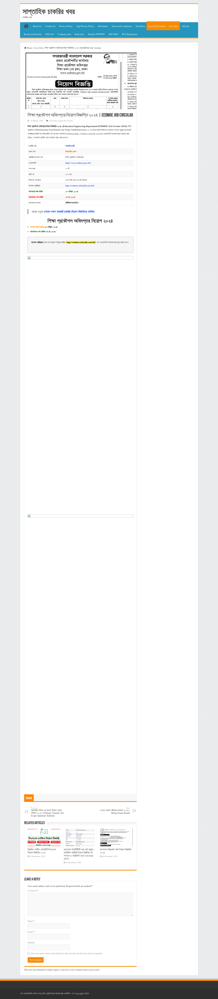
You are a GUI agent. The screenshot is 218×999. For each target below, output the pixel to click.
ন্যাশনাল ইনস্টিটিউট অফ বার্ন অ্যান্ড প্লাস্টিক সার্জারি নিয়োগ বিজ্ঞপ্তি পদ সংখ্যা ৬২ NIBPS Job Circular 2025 (78, 854)
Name (31, 921)
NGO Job (49, 34)
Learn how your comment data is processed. (80, 969)
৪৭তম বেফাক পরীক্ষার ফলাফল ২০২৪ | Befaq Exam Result (115, 810)
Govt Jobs (173, 26)
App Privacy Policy (85, 26)
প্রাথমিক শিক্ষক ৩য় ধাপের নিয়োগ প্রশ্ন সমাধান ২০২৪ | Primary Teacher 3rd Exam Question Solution (47, 812)
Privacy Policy (66, 26)
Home (29, 48)
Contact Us (50, 26)
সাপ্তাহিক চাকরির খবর (49, 11)
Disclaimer (103, 26)
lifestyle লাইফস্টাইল (96, 34)
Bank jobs (79, 34)
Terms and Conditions (122, 26)
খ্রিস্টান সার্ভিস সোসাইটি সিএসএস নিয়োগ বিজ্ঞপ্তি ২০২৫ (42, 851)
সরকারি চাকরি (70, 146)
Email (31, 932)
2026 (86, 993)
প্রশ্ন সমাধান (113, 34)
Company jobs (64, 34)
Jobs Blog (140, 26)
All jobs (185, 26)
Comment (33, 890)
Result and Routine (33, 34)
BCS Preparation (129, 34)
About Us (37, 26)
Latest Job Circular (157, 26)
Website (31, 942)
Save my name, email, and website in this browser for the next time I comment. (67, 953)
